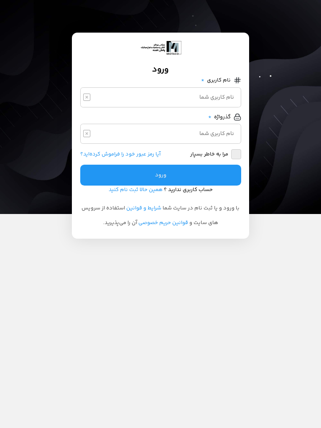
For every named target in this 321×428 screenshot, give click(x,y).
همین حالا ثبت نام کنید (136, 190)
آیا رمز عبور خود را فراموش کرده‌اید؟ (120, 154)
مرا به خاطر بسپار (209, 154)
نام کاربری (216, 80)
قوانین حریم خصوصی (163, 223)
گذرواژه (219, 117)
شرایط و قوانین (143, 208)
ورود (160, 175)
